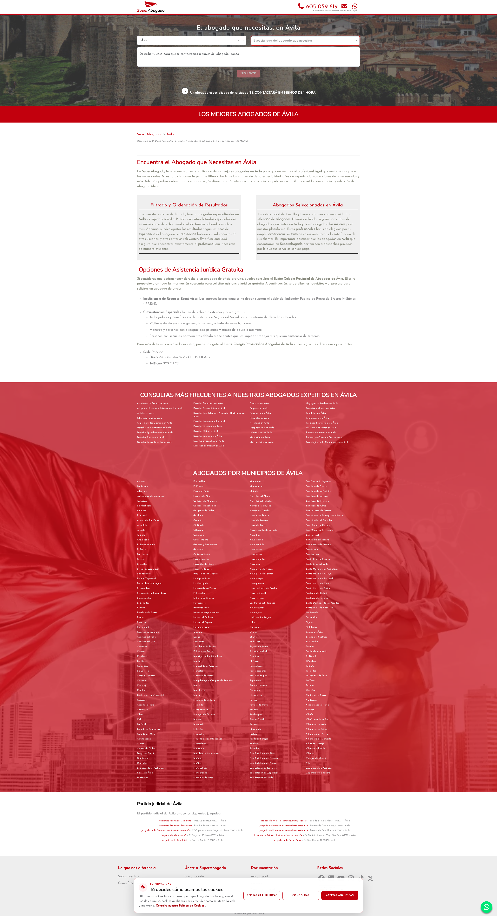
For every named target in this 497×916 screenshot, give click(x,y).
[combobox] (187, 40)
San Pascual (312, 535)
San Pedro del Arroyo (317, 540)
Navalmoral (256, 554)
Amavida (141, 511)
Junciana (197, 632)
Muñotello (255, 491)
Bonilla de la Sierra (147, 613)
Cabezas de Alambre (148, 632)
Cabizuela (142, 646)
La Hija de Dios (201, 579)
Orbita (253, 632)
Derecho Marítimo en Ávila (207, 426)
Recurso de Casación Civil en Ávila (324, 437)
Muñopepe (255, 481)
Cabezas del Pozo (146, 637)
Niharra (254, 622)
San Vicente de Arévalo (318, 545)
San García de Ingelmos (318, 481)
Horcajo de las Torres (204, 588)
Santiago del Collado (317, 593)
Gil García (198, 525)
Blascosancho (144, 598)
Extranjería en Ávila (260, 413)
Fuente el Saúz (201, 491)
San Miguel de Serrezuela (319, 530)
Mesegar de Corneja (204, 714)
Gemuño (197, 520)
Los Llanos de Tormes (204, 646)
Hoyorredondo (201, 608)
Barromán (142, 554)
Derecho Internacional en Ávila (209, 421)
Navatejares (256, 613)
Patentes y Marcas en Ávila (320, 408)
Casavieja (142, 685)
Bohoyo (141, 608)
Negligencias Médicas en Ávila (322, 403)
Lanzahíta (198, 642)
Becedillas (142, 564)
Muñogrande (200, 773)
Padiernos (255, 642)
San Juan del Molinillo (317, 501)
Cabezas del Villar (146, 642)
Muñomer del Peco (203, 778)
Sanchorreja (312, 554)
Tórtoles (310, 685)
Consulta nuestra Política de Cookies (180, 905)
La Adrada (143, 486)
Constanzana (144, 739)
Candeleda (142, 656)
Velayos (310, 710)
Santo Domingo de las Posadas (322, 603)
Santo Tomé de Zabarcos (319, 608)
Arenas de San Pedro (148, 520)
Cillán (140, 714)
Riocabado (255, 729)
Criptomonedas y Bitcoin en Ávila (154, 423)
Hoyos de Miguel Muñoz (206, 613)
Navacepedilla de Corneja (263, 530)
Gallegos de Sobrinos (204, 506)
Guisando (198, 549)
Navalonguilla (257, 559)
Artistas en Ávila (145, 413)
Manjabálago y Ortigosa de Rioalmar (213, 680)
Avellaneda (143, 540)
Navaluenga (256, 579)
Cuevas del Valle (146, 748)
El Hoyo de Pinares (203, 598)
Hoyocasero (199, 603)
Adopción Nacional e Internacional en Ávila (160, 408)
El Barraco (142, 549)
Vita (308, 763)
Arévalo (141, 530)
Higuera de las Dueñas (205, 574)
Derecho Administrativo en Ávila (154, 428)
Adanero (141, 481)
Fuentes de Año (201, 496)
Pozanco (254, 710)
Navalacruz (256, 549)
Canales (141, 651)
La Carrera (143, 671)
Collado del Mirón (146, 734)
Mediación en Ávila (260, 437)
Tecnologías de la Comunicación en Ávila (327, 442)
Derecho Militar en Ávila (206, 431)
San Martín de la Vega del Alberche (325, 515)
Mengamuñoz (200, 710)
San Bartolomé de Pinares (263, 763)
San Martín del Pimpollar (319, 520)
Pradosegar (256, 714)
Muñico (197, 763)
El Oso (253, 637)
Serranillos (311, 617)
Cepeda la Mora (145, 705)
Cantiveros (142, 661)
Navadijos (255, 535)
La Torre (310, 680)
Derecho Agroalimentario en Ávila (155, 432)
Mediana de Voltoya (204, 700)
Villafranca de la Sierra (318, 719)
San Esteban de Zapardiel (264, 773)
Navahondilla (257, 545)
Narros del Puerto (259, 515)
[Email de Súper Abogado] (344, 7)
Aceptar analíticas (340, 895)
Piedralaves (256, 695)
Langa (196, 637)
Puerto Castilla (257, 719)
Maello (197, 661)
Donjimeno (143, 758)
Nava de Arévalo (259, 520)
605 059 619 (321, 7)
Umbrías (310, 690)
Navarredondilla (258, 593)
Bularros (141, 622)
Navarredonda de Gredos (263, 588)
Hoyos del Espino (202, 622)
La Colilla (142, 724)
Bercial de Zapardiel (148, 569)
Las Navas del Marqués (262, 603)
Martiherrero (200, 690)
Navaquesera (257, 583)
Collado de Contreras (148, 729)
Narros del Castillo (260, 511)
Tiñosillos (311, 661)
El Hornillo (199, 593)
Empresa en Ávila (259, 408)
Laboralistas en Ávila (261, 432)
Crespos (141, 744)
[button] (239, 40)
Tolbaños (310, 666)
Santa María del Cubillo (318, 583)
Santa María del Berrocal (319, 579)
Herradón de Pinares (204, 564)
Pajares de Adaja (259, 646)
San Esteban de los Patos (263, 768)
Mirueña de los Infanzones (207, 739)
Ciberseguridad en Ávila (149, 418)
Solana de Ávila (314, 632)
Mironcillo (198, 734)
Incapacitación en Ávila (262, 428)
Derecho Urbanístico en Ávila (208, 441)
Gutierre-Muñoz (201, 554)
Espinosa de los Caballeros (151, 768)
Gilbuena (198, 530)
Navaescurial (256, 540)
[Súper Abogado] (150, 7)
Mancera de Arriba (203, 676)
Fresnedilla (199, 481)
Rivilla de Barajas (259, 739)
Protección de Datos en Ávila (321, 428)
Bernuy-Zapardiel (146, 579)
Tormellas (311, 671)
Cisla (139, 719)
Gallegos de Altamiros (205, 501)
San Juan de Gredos (316, 486)
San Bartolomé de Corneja (264, 758)
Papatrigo (255, 656)
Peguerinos (255, 680)
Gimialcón (198, 535)
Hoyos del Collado (203, 617)
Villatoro (310, 753)
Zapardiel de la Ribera (318, 773)
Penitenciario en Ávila (317, 418)
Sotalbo (310, 646)
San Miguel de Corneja (318, 525)
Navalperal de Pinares (261, 569)
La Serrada (312, 613)
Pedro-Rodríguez (259, 676)
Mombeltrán (199, 744)
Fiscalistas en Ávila (259, 418)
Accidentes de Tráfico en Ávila (153, 403)
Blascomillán (143, 588)
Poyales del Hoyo (259, 705)
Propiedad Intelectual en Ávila (322, 423)
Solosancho (312, 642)
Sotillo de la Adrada (316, 651)
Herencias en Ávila (259, 423)
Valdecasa (311, 700)
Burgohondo (143, 627)
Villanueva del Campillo (318, 739)
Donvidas (142, 763)
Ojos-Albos (255, 627)
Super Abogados (149, 134)
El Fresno (198, 486)
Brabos (140, 617)
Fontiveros (142, 778)
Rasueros (254, 724)
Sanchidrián (312, 549)
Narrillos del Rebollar (261, 501)
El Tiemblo (311, 656)
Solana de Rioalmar (316, 637)
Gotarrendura (200, 540)
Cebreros (142, 700)
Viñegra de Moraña (316, 758)
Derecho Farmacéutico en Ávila (209, 408)
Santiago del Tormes (317, 598)
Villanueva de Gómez (317, 729)
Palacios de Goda (259, 651)
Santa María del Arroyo (318, 574)
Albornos (142, 491)
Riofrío (253, 734)
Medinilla (198, 705)
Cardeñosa (143, 666)
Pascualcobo (256, 666)
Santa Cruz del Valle (317, 564)
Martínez (198, 695)
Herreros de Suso (202, 569)
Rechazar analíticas (262, 895)
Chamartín (142, 710)
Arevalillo (142, 525)
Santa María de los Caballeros (322, 569)
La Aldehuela (144, 506)
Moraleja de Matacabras (206, 753)
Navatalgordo (257, 608)
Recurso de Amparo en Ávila (321, 432)
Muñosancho (256, 486)
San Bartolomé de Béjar (262, 753)
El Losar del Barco (203, 651)
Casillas (141, 690)
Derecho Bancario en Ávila (151, 437)
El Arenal (142, 515)
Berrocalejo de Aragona (149, 583)
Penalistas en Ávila (316, 413)
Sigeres (310, 622)
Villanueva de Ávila (316, 724)
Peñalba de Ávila (259, 685)
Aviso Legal (352, 11)
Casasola (142, 680)
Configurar (300, 895)
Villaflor (310, 714)
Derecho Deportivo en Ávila (208, 403)
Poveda (253, 700)
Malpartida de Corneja (205, 666)
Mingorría (198, 724)
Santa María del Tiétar (318, 588)
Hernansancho (201, 559)
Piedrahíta (255, 690)
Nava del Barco (258, 525)
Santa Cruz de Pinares (318, 559)
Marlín (196, 685)
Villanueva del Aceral (317, 734)
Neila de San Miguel (260, 617)
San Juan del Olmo (316, 506)
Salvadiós (255, 748)
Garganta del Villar (203, 511)
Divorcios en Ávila (259, 403)
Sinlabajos (311, 627)
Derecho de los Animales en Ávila (154, 442)
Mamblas (198, 671)
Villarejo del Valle (315, 748)
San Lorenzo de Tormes (318, 511)
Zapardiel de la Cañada (319, 768)
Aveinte (141, 535)
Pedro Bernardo (258, 671)
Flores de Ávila (145, 773)
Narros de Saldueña (260, 506)
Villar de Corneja (315, 744)
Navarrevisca (257, 598)
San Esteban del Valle (261, 778)
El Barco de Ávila (146, 545)
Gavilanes (198, 515)
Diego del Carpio (146, 753)
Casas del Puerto (146, 676)
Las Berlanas (144, 574)
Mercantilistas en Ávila (262, 442)
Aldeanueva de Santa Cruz (151, 496)
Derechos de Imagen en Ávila (208, 446)
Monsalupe (199, 748)
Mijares (197, 719)
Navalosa (255, 564)
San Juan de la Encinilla (318, 491)
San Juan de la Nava (317, 496)
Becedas (141, 559)
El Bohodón (143, 603)
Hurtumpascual (201, 627)
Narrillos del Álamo (260, 496)
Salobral (254, 744)
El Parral (254, 661)
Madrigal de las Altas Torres (208, 656)
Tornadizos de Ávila (316, 676)
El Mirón (198, 729)
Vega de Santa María (317, 705)
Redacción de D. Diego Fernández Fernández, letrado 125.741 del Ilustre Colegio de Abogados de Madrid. (192, 141)
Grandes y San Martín (205, 545)
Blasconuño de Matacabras (151, 593)
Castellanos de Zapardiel (150, 695)
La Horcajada (200, 583)
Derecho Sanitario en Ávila (207, 436)
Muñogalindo (200, 768)
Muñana (197, 758)
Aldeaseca (142, 501)
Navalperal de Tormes (261, 574)
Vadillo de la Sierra (316, 695)
